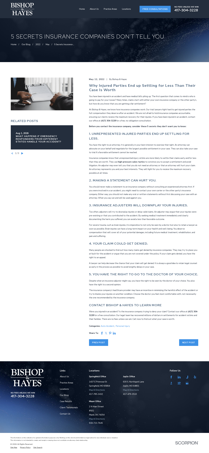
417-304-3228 (186, 10)
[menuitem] (13, 447)
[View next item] (22, 153)
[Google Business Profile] (188, 383)
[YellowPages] (180, 383)
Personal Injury (123, 326)
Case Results (66, 401)
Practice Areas (66, 382)
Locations (64, 389)
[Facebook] (172, 377)
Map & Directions (97, 390)
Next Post (188, 342)
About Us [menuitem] (94, 9)
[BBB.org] (172, 383)
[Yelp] (196, 377)
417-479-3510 (130, 394)
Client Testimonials (69, 407)
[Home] (22, 9)
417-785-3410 (96, 394)
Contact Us (65, 413)
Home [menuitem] (82, 9)
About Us (64, 376)
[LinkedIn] (180, 377)
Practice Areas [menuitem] (110, 9)
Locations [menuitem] (126, 9)
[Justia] (188, 377)
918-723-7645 (96, 423)
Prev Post (98, 342)
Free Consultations (155, 9)
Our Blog (64, 395)
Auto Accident (107, 326)
